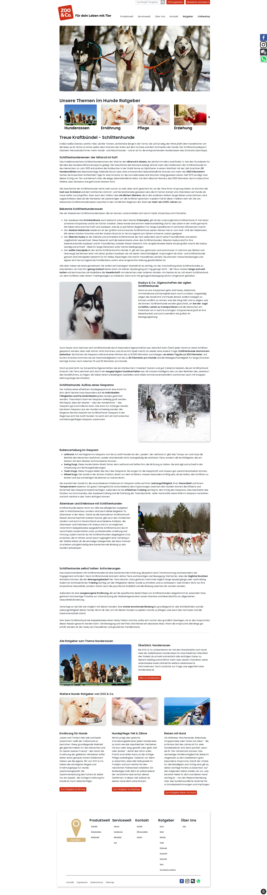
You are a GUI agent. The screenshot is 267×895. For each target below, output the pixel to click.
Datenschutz (97, 882)
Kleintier (163, 837)
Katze (162, 832)
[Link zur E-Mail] (263, 52)
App (115, 843)
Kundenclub (118, 832)
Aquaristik (163, 853)
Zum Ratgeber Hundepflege (126, 789)
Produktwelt (126, 16)
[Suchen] (163, 2)
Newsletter (118, 837)
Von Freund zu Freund (167, 870)
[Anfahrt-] (76, 831)
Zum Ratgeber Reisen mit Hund (180, 792)
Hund (162, 826)
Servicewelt (144, 16)
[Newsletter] (193, 881)
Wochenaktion (96, 832)
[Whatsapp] (198, 881)
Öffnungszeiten (175, 2)
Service (116, 826)
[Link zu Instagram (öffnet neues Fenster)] (263, 44)
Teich (162, 864)
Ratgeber (188, 16)
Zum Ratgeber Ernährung (73, 789)
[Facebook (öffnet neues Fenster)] (182, 881)
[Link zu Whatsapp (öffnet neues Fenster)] (263, 59)
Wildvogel (163, 848)
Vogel (162, 843)
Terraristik (163, 859)
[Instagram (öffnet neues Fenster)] (187, 881)
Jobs (184, 826)
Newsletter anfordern (197, 2)
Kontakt (174, 16)
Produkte (94, 826)
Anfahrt (139, 837)
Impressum (82, 882)
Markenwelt (95, 837)
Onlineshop (204, 16)
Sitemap (110, 882)
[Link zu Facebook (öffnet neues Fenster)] (263, 37)
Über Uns (160, 16)
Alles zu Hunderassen (149, 678)
